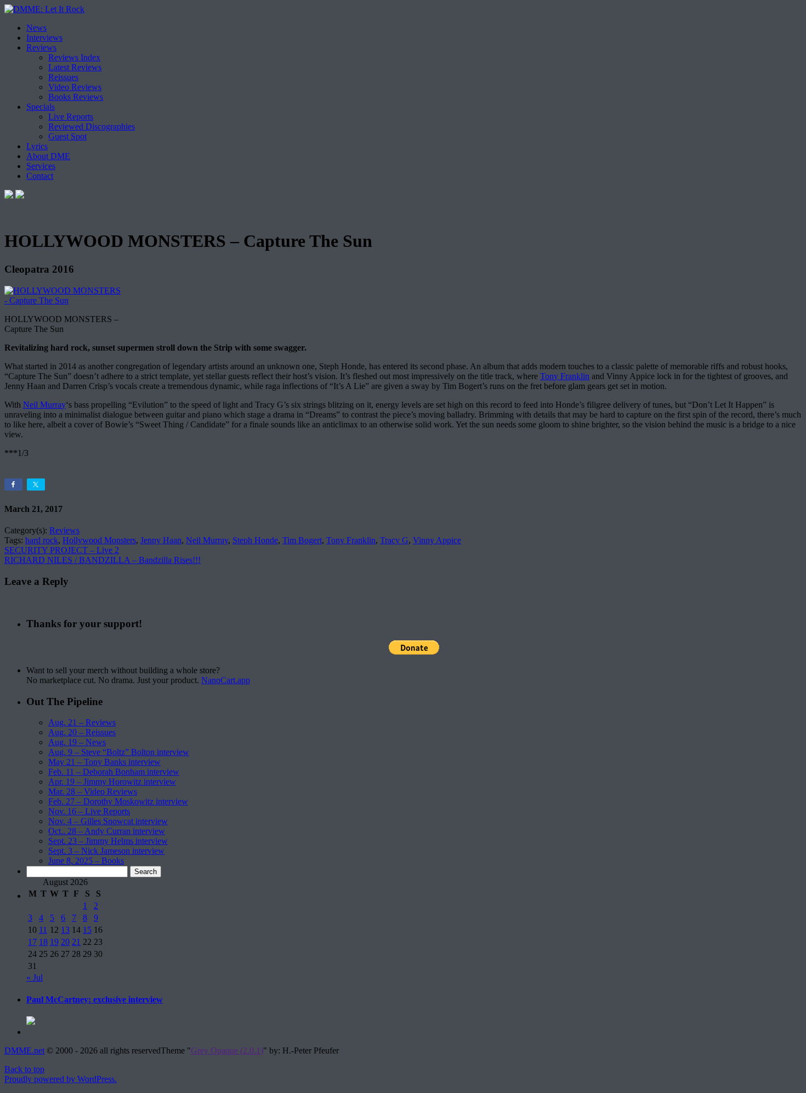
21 (76, 941)
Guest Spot (67, 136)
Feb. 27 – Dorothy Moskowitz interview (118, 801)
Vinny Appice (437, 540)
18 (43, 941)
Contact (39, 176)
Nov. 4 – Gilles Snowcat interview (108, 821)
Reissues (63, 77)
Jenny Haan (160, 540)
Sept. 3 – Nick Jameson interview (106, 850)
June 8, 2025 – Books (86, 860)
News (36, 27)
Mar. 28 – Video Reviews (92, 791)
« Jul (34, 977)
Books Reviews (75, 97)
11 (43, 929)
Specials (40, 106)
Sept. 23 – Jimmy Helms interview (108, 841)
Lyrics (37, 146)
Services (40, 166)
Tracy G (394, 540)
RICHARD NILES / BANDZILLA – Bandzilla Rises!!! (102, 560)
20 (65, 941)
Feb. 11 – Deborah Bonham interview (113, 771)
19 (54, 941)
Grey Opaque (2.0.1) (227, 1050)
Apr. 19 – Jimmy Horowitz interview (112, 781)
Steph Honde (255, 540)
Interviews (44, 37)
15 (87, 929)
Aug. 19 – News (77, 742)
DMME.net (24, 1050)
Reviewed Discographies (91, 126)
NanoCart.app (225, 680)
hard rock (41, 540)
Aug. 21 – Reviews (82, 722)
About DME (48, 156)
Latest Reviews (74, 67)
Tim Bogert (302, 540)
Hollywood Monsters (99, 540)
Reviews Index (74, 57)
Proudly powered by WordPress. (60, 1079)
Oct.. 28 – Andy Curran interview (106, 831)
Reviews (41, 47)
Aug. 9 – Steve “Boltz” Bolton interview (118, 752)
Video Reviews (74, 87)
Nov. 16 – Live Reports (89, 811)
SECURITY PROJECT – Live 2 (61, 550)
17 (32, 941)
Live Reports (70, 116)
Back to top (24, 1069)
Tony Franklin (564, 376)
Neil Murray (44, 404)
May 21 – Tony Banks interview (104, 762)
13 (65, 929)
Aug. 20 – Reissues (82, 732)
